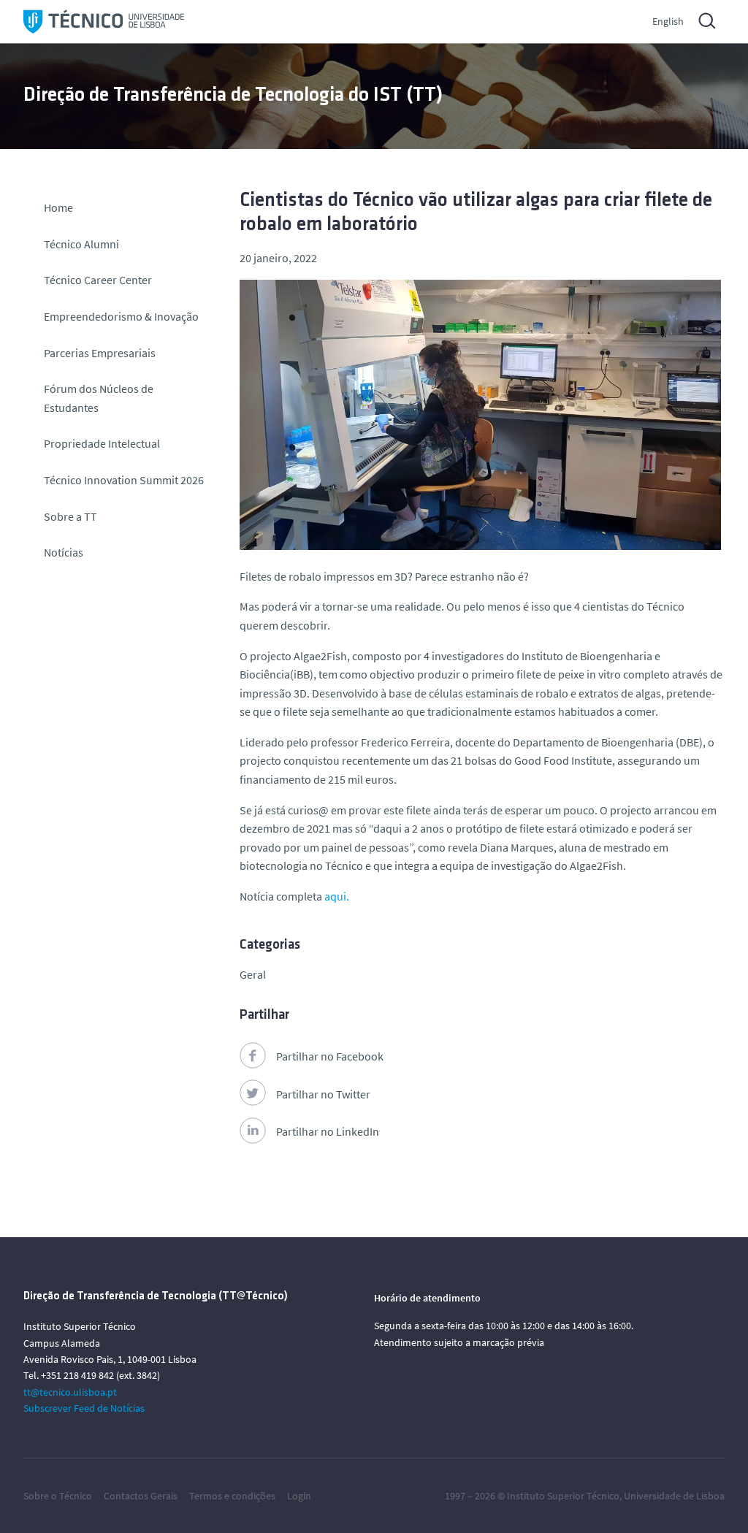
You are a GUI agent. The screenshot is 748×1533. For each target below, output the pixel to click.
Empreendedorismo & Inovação (121, 316)
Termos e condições (232, 1495)
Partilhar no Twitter (323, 1094)
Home (58, 207)
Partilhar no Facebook (329, 1056)
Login (299, 1495)
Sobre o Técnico (57, 1495)
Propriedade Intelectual (102, 443)
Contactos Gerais (141, 1495)
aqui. (335, 896)
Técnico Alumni (81, 244)
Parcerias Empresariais (100, 352)
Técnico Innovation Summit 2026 (124, 480)
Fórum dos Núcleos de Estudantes (98, 398)
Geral (253, 974)
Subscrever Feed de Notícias (84, 1408)
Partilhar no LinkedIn (327, 1131)
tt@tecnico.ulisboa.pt (70, 1392)
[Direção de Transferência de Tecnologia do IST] (103, 21)
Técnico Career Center (99, 279)
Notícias (63, 552)
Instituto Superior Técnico (563, 1495)
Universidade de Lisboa (674, 1495)
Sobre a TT (70, 516)
